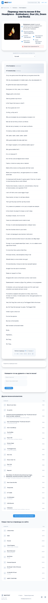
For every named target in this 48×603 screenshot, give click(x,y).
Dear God (9, 464)
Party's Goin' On (11, 459)
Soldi (8, 535)
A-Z (45, 2)
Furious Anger (10, 443)
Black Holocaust (11, 551)
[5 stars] (33, 354)
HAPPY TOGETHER (11, 578)
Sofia (9, 568)
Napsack (9, 470)
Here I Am (9, 454)
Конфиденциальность (26, 598)
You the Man (10, 432)
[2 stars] (21, 354)
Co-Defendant (10, 497)
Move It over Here (11, 405)
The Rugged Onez (11, 448)
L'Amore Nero (10, 530)
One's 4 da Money (11, 427)
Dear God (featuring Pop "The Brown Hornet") (18, 421)
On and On (9, 410)
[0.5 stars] (15, 354)
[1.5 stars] (19, 354)
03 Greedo (16, 546)
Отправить (9, 388)
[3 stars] (25, 354)
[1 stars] (17, 354)
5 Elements (10, 507)
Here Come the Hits (12, 482)
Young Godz (10, 487)
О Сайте (20, 595)
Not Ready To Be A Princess (14, 567)
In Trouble (9, 492)
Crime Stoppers (11, 545)
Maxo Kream (10, 546)
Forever (9, 540)
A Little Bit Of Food (11, 572)
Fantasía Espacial (11, 562)
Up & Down (9, 556)
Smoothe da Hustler (26, 478)
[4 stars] (29, 354)
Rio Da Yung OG (11, 552)
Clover (9, 573)
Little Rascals (10, 503)
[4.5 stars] (31, 354)
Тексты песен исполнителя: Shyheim (24, 515)
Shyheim (10, 433)
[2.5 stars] (23, 354)
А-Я (42, 2)
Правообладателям (29, 595)
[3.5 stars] (27, 354)
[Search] (39, 3)
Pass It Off (9, 437)
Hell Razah (10, 498)
